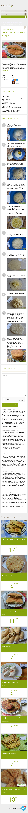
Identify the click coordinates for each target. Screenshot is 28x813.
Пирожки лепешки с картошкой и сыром (13, 789)
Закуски (3, 543)
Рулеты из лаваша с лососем (9, 682)
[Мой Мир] (17, 80)
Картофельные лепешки (8, 753)
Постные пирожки (6, 646)
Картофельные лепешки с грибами (11, 718)
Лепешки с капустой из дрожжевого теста (13, 611)
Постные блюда (5, 650)
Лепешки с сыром (6, 575)
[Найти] (25, 11)
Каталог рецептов (6, 14)
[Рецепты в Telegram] (23, 808)
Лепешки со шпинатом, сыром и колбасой (13, 540)
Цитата (24, 409)
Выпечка (14, 73)
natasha (18, 82)
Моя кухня (4, 17)
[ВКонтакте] (13, 80)
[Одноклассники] (15, 80)
